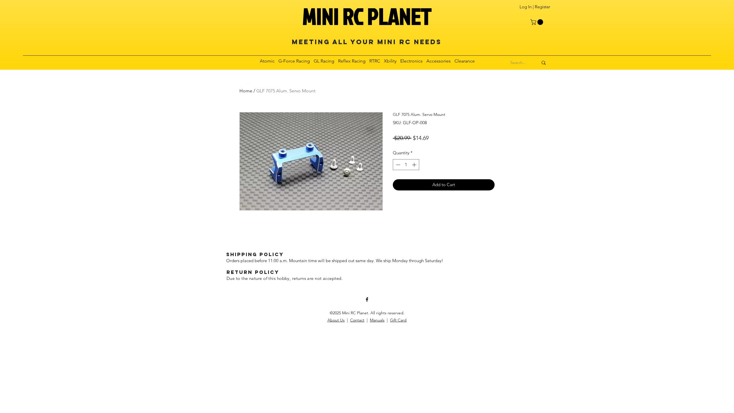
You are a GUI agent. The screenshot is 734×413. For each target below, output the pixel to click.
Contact (357, 320)
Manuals (377, 320)
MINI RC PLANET (367, 16)
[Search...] (543, 63)
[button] (537, 22)
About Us (336, 320)
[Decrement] (397, 164)
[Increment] (415, 164)
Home (245, 90)
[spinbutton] (406, 164)
